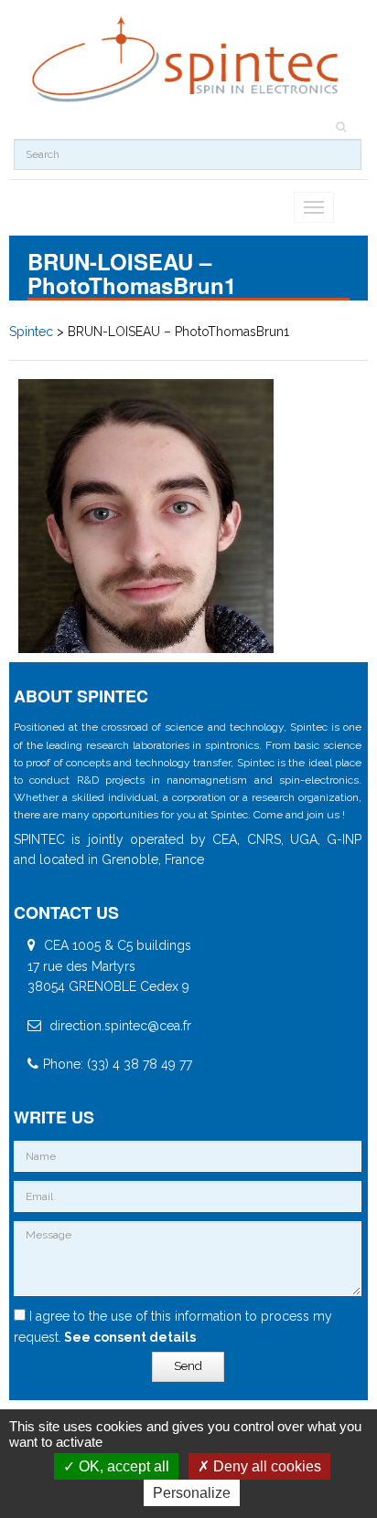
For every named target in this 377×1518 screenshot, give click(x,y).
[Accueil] (187, 60)
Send (188, 1366)
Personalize (192, 1493)
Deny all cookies (265, 1466)
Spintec (31, 331)
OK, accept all (122, 1466)
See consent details (128, 1337)
